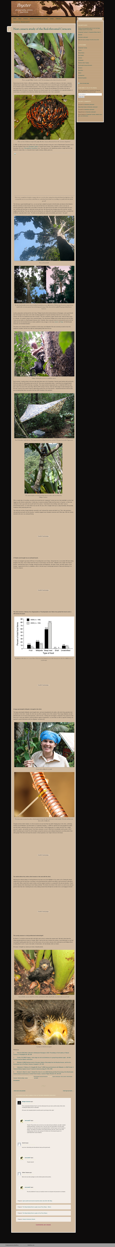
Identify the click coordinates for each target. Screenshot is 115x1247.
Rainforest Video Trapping (83, 62)
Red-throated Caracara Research (40, 1076)
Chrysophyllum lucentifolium (31, 148)
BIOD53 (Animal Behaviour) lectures (39, 18)
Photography (80, 60)
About (19, 18)
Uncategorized (81, 75)
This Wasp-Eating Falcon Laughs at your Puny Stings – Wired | (36, 1207)
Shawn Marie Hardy (82, 106)
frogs (62, 322)
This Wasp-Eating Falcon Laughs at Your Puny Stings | (34, 1213)
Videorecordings (21, 1078)
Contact (52, 18)
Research (80, 67)
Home (14, 18)
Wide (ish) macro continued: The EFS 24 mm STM (88, 39)
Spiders (79, 72)
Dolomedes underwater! (83, 37)
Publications (59, 18)
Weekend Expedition (82, 77)
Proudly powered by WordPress (12, 1245)
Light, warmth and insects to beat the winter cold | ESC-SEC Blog (37, 1200)
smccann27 (27, 1120)
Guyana (79, 50)
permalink (36, 1078)
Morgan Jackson (26, 1101)
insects (56, 322)
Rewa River (80, 70)
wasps (26, 1078)
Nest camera (63, 1076)
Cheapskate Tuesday (82, 47)
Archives (25, 18)
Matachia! (80, 34)
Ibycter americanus (56, 1076)
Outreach (80, 57)
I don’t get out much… (68, 1090)
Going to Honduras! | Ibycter (28, 1219)
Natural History (81, 52)
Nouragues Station (33, 146)
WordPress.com (31, 1245)
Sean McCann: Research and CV (21, 22)
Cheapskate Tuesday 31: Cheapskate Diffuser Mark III (89, 32)
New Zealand (81, 55)
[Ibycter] (57, 8)
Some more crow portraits (19, 1090)
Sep (10, 28)
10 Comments (16, 1080)
